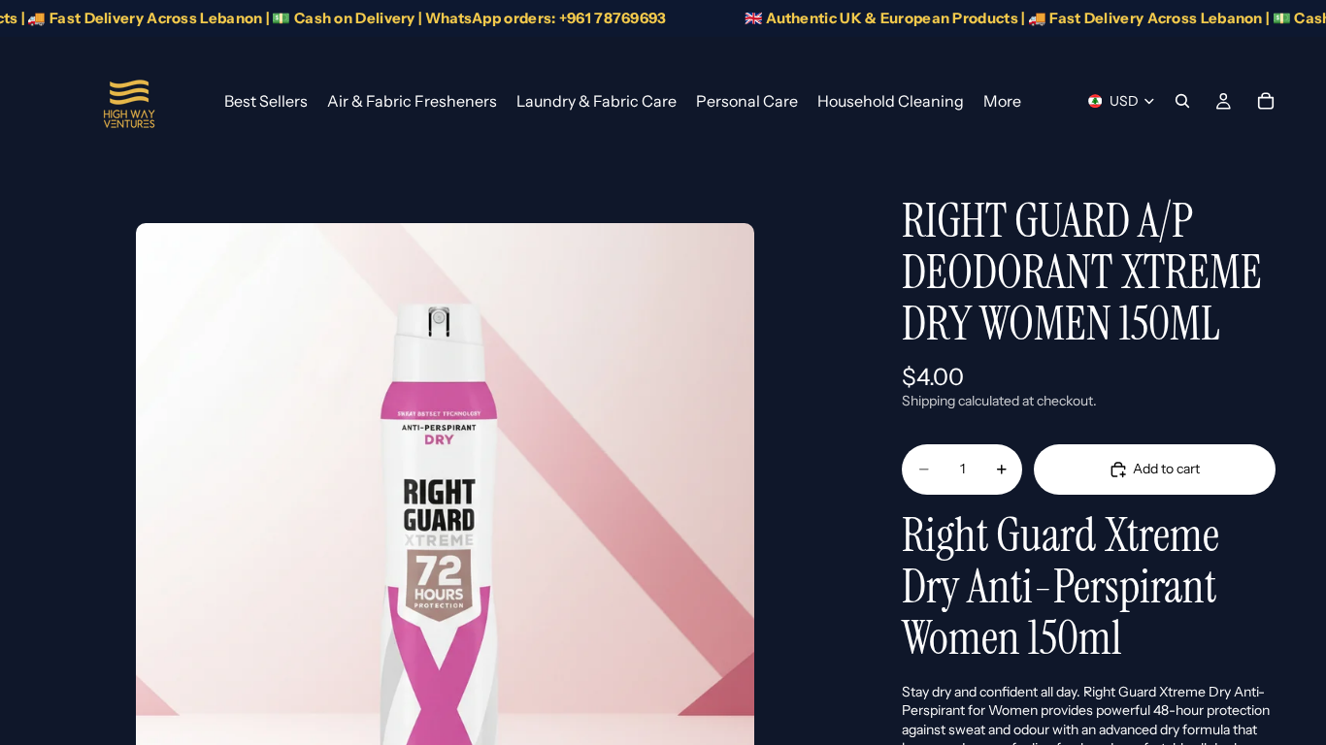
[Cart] (1265, 101)
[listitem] (1002, 101)
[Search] (1182, 101)
